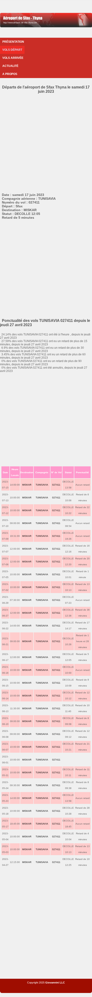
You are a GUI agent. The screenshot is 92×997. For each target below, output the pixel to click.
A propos (9, 74)
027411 (56, 484)
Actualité (10, 66)
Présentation (13, 41)
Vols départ (12, 49)
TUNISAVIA (42, 484)
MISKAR (26, 484)
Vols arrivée (12, 58)
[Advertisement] (46, 142)
